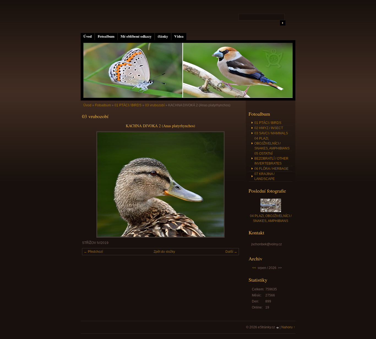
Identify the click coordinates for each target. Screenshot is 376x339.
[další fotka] (230, 184)
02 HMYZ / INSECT (268, 128)
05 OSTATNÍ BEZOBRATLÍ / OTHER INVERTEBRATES (271, 158)
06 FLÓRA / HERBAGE (271, 169)
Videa (179, 36)
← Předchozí (93, 252)
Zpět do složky (164, 252)
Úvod (87, 36)
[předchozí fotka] (91, 184)
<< (254, 268)
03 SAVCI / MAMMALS (271, 133)
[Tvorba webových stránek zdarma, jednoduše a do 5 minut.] (278, 327)
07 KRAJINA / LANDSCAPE (264, 176)
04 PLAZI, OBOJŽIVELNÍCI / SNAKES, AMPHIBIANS (272, 143)
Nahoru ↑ (288, 327)
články (163, 36)
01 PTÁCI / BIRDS (128, 105)
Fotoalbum (106, 36)
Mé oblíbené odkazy (136, 36)
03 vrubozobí (155, 105)
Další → (231, 252)
